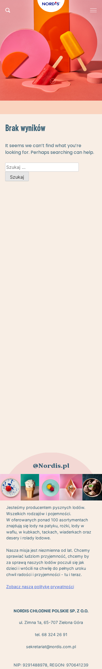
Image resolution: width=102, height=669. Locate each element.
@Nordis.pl (51, 466)
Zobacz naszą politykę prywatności (40, 586)
